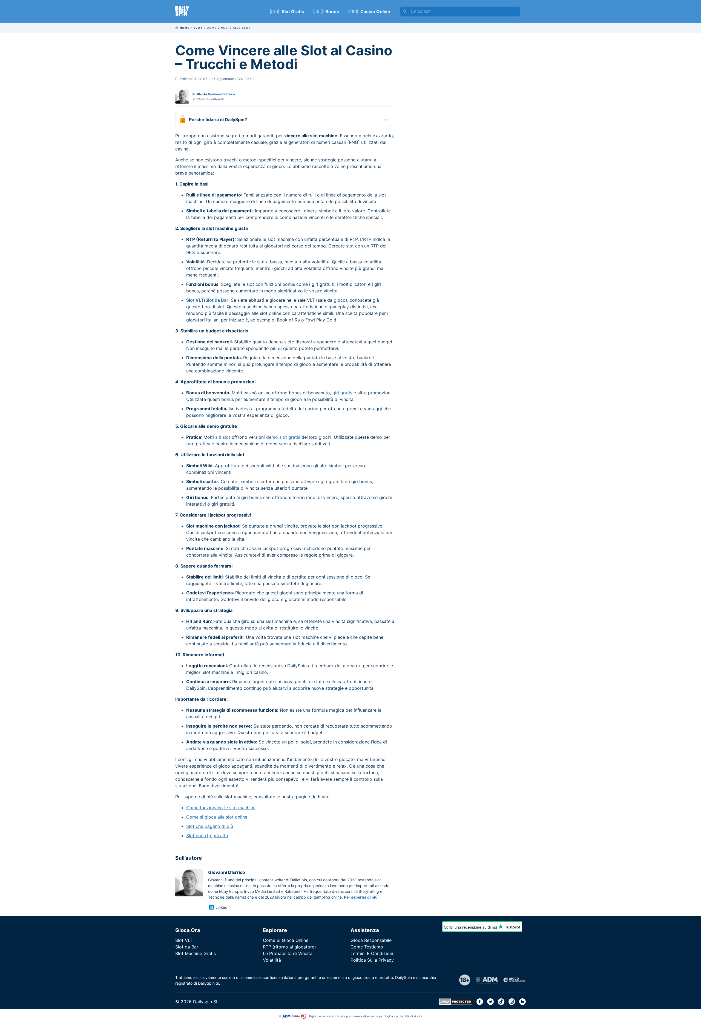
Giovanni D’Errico (221, 94)
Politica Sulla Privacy (372, 960)
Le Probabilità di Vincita (287, 953)
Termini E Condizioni (371, 953)
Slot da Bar (216, 300)
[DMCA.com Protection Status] (455, 1003)
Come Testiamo (366, 947)
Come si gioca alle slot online (216, 817)
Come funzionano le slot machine (220, 807)
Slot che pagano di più (209, 826)
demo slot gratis (283, 437)
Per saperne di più (361, 897)
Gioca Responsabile (371, 940)
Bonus (332, 11)
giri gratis (342, 392)
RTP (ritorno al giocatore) (289, 947)
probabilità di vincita (409, 1016)
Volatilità (272, 960)
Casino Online (375, 11)
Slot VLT (195, 300)
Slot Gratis (293, 11)
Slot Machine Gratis (195, 953)
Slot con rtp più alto (207, 835)
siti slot (222, 437)
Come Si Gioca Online (285, 940)
